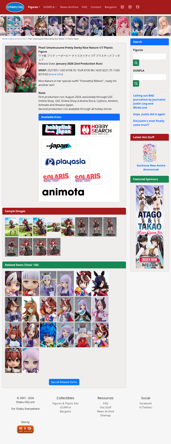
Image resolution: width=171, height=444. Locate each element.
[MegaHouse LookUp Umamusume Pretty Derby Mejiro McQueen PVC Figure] (30, 360)
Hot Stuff (105, 407)
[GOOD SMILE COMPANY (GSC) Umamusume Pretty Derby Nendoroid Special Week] (13, 283)
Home (4, 39)
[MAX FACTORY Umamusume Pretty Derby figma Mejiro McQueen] (82, 309)
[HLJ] (149, 226)
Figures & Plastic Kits (17, 39)
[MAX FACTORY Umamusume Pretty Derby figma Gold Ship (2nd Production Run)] (82, 335)
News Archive (69, 7)
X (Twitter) (145, 407)
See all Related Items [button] (64, 382)
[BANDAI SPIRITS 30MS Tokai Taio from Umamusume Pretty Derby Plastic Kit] (100, 335)
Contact (96, 7)
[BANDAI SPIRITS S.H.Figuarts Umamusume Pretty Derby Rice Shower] (100, 283)
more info (56, 74)
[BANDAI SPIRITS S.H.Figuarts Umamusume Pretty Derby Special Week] (100, 309)
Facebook (146, 403)
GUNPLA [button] (49, 7)
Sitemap (105, 415)
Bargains (111, 7)
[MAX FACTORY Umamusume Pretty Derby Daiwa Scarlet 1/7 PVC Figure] (13, 335)
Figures (138, 50)
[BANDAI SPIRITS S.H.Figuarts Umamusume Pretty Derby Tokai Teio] (82, 283)
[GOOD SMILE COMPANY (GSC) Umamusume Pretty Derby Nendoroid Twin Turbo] (48, 335)
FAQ (84, 7)
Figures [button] (33, 7)
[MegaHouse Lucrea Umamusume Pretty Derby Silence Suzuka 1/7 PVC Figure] (30, 309)
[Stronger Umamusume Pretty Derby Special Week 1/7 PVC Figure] (30, 335)
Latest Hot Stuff (143, 137)
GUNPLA (138, 70)
